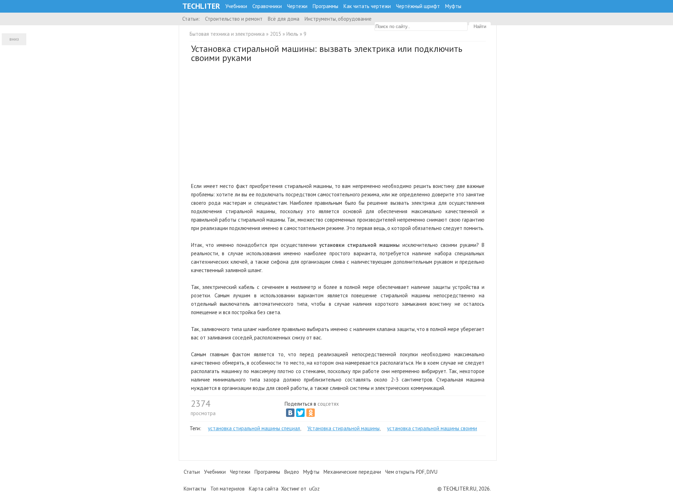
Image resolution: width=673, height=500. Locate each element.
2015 (275, 34)
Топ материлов (227, 488)
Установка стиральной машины (343, 428)
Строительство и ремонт (234, 18)
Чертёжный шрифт (418, 6)
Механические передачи (352, 471)
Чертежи (297, 6)
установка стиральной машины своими (432, 428)
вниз (14, 39)
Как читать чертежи (367, 6)
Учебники (236, 6)
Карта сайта (263, 488)
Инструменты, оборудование (338, 18)
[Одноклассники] (310, 412)
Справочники (267, 6)
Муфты (453, 6)
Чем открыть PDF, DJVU (411, 471)
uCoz (314, 488)
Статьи (192, 471)
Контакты (195, 488)
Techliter (201, 6)
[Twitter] (300, 412)
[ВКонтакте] (290, 412)
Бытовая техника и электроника (227, 34)
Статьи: (191, 18)
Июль (292, 34)
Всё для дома (283, 18)
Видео (291, 471)
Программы (325, 6)
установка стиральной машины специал (254, 428)
